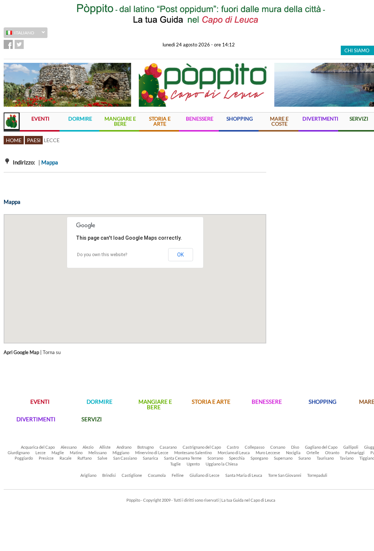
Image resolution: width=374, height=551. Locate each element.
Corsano (277, 447)
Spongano (259, 458)
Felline (178, 475)
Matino (76, 452)
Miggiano (120, 452)
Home (14, 140)
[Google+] (30, 44)
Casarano (168, 447)
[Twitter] (19, 44)
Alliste (105, 447)
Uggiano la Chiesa (222, 463)
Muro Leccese (268, 452)
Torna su (52, 352)
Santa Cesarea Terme (183, 458)
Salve (102, 458)
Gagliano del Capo (321, 447)
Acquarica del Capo (38, 447)
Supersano (283, 458)
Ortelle (312, 452)
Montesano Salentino (193, 452)
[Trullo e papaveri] (67, 85)
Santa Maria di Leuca (243, 475)
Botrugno (145, 447)
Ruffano (84, 458)
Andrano (124, 447)
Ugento (193, 463)
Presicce (46, 458)
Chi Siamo (356, 50)
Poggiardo (24, 458)
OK (180, 255)
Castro (233, 447)
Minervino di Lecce (151, 452)
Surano (304, 458)
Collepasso (254, 447)
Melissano (97, 452)
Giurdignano (19, 452)
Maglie (57, 452)
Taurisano (325, 458)
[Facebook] (8, 44)
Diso (295, 447)
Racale (66, 458)
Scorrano (215, 458)
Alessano (69, 447)
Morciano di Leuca (234, 452)
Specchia (237, 458)
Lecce (40, 452)
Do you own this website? (102, 254)
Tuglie (175, 463)
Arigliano (88, 475)
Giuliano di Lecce (205, 475)
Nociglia (293, 452)
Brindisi (109, 475)
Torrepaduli (317, 475)
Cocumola (157, 475)
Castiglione (132, 475)
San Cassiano (125, 458)
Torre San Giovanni (284, 475)
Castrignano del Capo (202, 447)
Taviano (347, 458)
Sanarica (150, 458)
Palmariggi (355, 452)
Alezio (88, 447)
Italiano (19, 33)
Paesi (34, 140)
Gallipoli (350, 447)
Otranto (332, 452)
